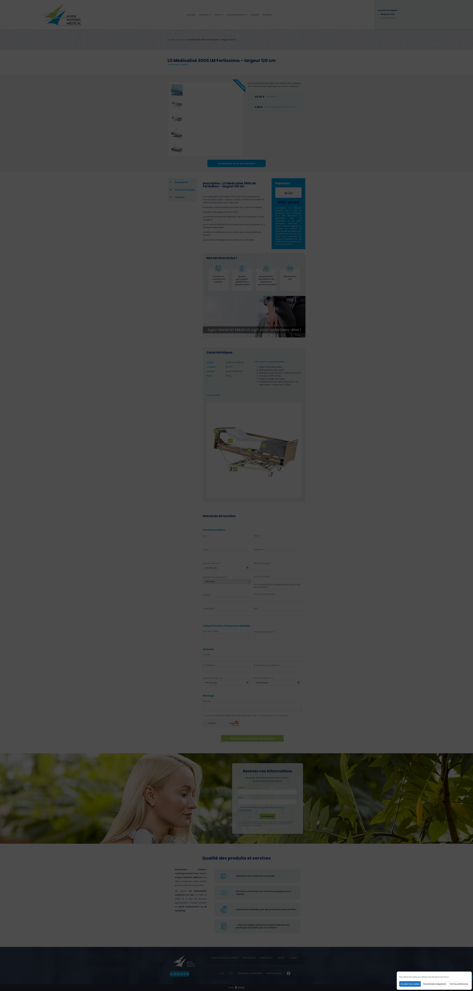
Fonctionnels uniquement (434, 984)
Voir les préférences (459, 984)
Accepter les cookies (410, 984)
